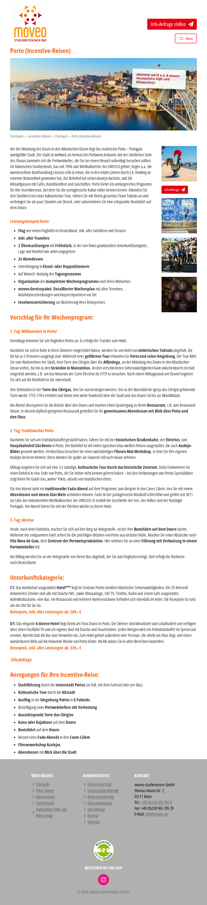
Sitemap (93, 822)
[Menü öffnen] (186, 38)
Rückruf (93, 815)
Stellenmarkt (45, 803)
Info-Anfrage (172, 189)
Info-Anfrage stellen (169, 24)
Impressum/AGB (99, 784)
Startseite (16, 136)
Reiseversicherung (100, 797)
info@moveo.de (156, 814)
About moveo (45, 797)
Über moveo (45, 790)
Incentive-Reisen (39, 136)
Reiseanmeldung (100, 803)
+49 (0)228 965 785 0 (156, 802)
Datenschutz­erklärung (103, 790)
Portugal (61, 136)
